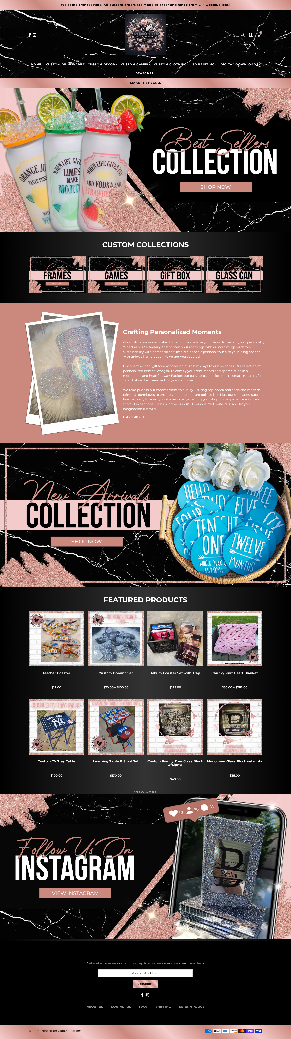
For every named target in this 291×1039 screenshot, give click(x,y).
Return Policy (191, 1006)
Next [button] (260, 275)
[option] (167, 83)
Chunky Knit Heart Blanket (234, 673)
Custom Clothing (170, 64)
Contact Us (121, 1006)
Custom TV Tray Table (56, 761)
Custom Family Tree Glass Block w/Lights (175, 763)
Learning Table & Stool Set (116, 761)
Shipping (163, 1006)
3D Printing (204, 64)
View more (145, 792)
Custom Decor (101, 64)
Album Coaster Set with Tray (175, 673)
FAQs (143, 1006)
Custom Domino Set (116, 673)
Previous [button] (30, 275)
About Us (95, 1006)
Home (36, 64)
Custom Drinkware (64, 64)
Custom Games (134, 64)
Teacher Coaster (56, 673)
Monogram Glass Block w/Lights (234, 761)
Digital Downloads (239, 64)
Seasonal (145, 73)
